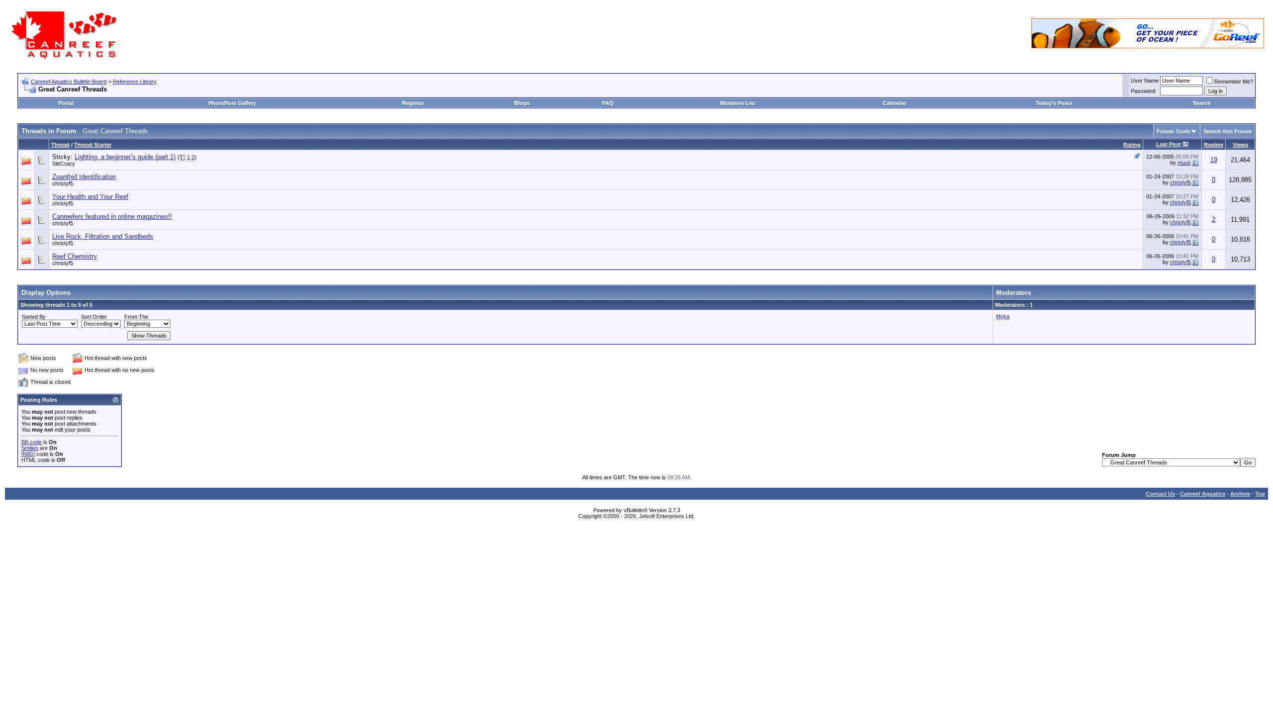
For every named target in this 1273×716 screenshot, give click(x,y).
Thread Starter (92, 145)
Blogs (522, 103)
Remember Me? (1233, 82)
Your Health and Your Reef (90, 196)
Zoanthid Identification (84, 176)
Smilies (29, 448)
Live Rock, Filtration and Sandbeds (102, 236)
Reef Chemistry (74, 256)
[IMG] (28, 454)
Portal (66, 103)
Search (1202, 103)
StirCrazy (63, 164)
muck (1184, 163)
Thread (60, 145)
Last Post (1168, 144)
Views (1240, 145)
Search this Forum (1227, 131)
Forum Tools (1173, 131)
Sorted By (34, 317)
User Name (1145, 81)
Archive (1240, 494)
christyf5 (62, 183)
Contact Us (1160, 494)
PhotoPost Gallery (232, 103)
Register (413, 103)
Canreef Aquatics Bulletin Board (68, 82)
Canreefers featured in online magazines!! (112, 216)
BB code (31, 442)
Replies (1213, 145)
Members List (737, 103)
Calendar (894, 103)
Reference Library (135, 82)
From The (136, 317)
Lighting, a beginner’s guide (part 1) (125, 157)
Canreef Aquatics (1202, 494)
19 (1213, 160)
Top (1260, 494)
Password (1143, 91)
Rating (1132, 145)
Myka (1002, 316)
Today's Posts (1054, 103)
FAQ (608, 103)
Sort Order (94, 317)
